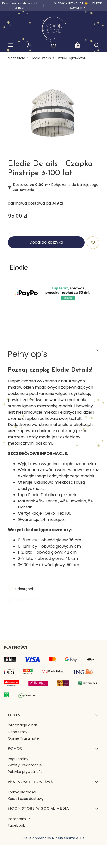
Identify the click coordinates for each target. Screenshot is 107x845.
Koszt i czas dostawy (26, 798)
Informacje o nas (23, 725)
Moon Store (16, 58)
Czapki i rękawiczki (71, 58)
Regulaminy (18, 758)
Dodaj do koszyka (46, 242)
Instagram (17, 818)
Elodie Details (41, 58)
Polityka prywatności (25, 771)
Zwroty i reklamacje (25, 765)
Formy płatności (22, 792)
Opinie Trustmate (23, 738)
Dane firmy (17, 731)
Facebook (16, 825)
